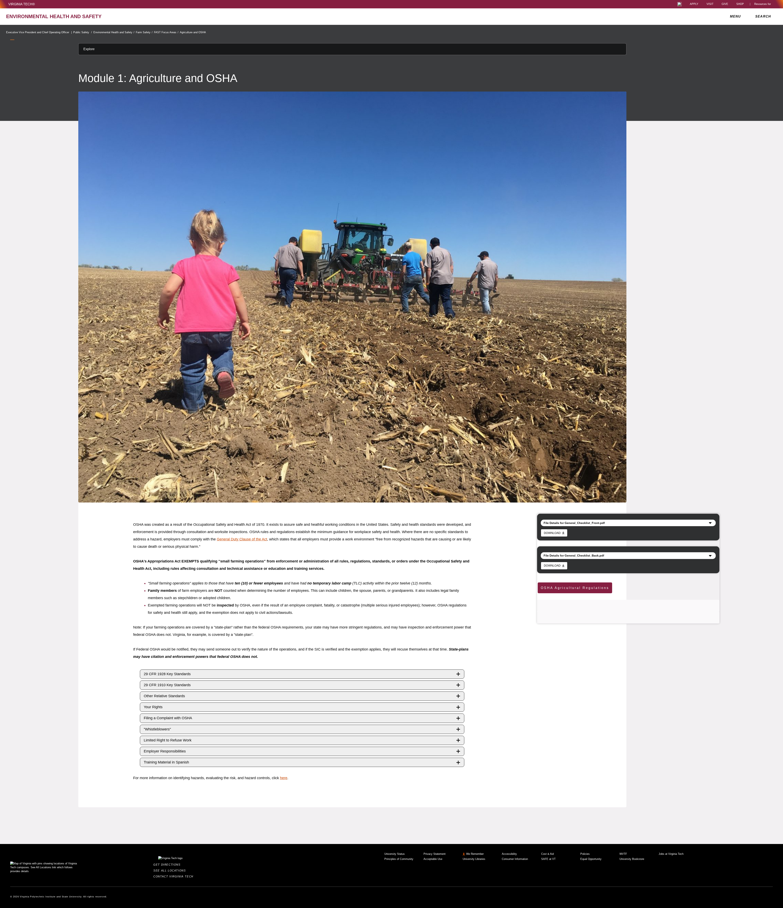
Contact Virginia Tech (174, 876)
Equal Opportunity (591, 859)
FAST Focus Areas (166, 32)
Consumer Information (515, 859)
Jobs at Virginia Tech (671, 853)
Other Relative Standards (164, 696)
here (283, 778)
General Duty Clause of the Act (242, 539)
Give (725, 4)
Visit (710, 4)
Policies (585, 853)
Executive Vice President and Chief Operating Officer (39, 32)
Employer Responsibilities (165, 751)
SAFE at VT (548, 859)
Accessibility (509, 853)
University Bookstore (631, 859)
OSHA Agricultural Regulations (575, 588)
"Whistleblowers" (157, 729)
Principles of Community (398, 859)
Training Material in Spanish (166, 762)
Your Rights (153, 707)
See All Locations (170, 870)
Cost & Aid (547, 853)
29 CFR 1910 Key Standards (167, 685)
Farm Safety (144, 32)
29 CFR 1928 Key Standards (167, 674)
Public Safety (82, 32)
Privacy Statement (435, 853)
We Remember (475, 853)
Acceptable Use (433, 859)
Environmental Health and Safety (113, 32)
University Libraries (474, 859)
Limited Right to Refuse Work (167, 740)
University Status (394, 853)
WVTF (623, 853)
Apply (694, 4)
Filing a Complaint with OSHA (168, 718)
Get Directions (168, 864)
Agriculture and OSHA (193, 32)
